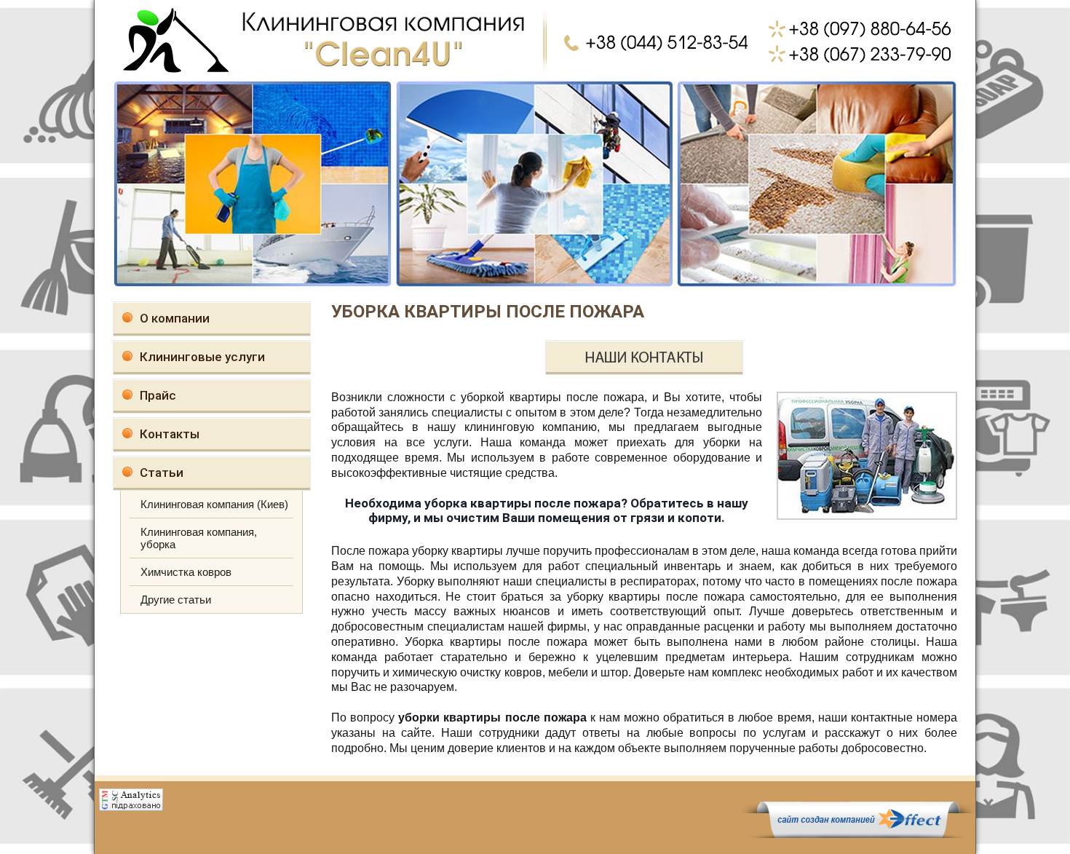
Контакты (169, 434)
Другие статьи (175, 599)
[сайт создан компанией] (858, 834)
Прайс (158, 395)
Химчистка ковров (185, 572)
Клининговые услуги (202, 356)
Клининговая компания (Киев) (214, 504)
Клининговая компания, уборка (198, 538)
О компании (175, 318)
